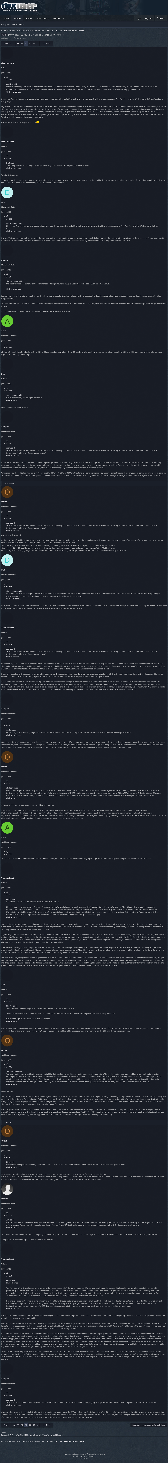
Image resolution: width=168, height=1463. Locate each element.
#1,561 (9, 79)
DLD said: (10, 163)
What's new (41, 18)
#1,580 (9, 1395)
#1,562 (9, 158)
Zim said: (10, 1162)
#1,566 (9, 390)
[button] (49, 18)
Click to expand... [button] (13, 92)
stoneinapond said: (14, 223)
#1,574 (9, 894)
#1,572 (9, 783)
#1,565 (9, 347)
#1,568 (9, 518)
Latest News (84, 1458)
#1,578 (9, 1215)
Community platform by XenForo (84, 1454)
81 (34, 43)
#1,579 (9, 1276)
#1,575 (9, 1001)
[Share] (7, 77)
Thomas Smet (48, 858)
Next (48, 43)
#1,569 (9, 586)
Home (6, 18)
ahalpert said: (12, 788)
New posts (5, 24)
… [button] (14, 43)
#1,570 (9, 644)
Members (57, 18)
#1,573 (9, 854)
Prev (6, 43)
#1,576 (9, 1067)
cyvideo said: (11, 84)
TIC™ (94, 1456)
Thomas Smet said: (14, 281)
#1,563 (9, 219)
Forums (17, 18)
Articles (29, 18)
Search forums (18, 24)
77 (18, 43)
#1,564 (9, 277)
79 (26, 43)
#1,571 (9, 725)
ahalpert (4, 352)
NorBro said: (11, 1006)
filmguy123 (7, 38)
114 (42, 43)
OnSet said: (11, 730)
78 (22, 43)
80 (30, 43)
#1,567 (9, 443)
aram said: (10, 448)
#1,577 (9, 1157)
